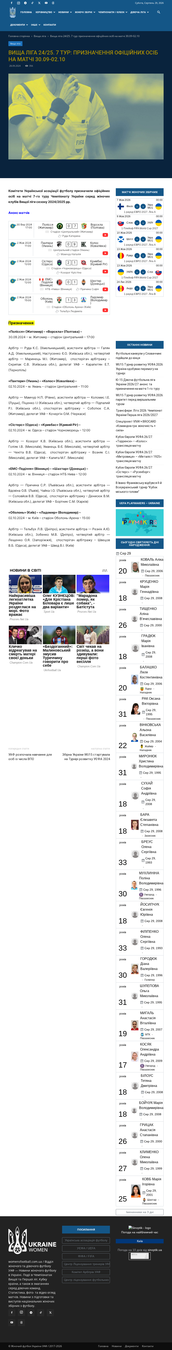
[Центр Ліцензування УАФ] (86, 1264)
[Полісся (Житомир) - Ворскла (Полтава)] (59, 230)
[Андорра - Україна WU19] (139, 288)
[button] (159, 12)
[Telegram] (25, 3)
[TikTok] (32, 3)
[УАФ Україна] (86, 1240)
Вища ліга (40, 36)
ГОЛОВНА (26, 12)
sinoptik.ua (155, 1250)
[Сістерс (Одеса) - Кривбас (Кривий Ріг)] (59, 267)
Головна (103, 1346)
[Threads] (53, 3)
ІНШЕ (34, 24)
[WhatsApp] (100, 168)
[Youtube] (46, 3)
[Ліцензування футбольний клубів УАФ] (86, 1280)
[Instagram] (18, 3)
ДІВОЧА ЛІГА (138, 12)
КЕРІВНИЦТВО (44, 12)
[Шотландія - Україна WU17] (139, 239)
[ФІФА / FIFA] (86, 1256)
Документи (132, 1346)
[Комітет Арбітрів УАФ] (86, 1272)
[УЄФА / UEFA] (86, 1248)
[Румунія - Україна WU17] (139, 256)
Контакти (148, 1346)
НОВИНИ (63, 12)
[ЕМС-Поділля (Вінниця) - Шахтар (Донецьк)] (59, 285)
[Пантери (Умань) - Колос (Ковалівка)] (59, 249)
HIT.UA (134, 1255)
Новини (117, 1346)
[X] (39, 3)
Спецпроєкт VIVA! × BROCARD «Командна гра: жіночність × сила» (136, 426)
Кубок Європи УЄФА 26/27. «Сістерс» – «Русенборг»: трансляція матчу (134, 472)
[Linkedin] (110, 168)
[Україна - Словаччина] (139, 272)
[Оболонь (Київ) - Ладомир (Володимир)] (59, 304)
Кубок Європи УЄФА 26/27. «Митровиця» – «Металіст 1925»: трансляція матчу (139, 456)
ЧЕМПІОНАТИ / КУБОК (111, 12)
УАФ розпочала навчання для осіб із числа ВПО (30, 757)
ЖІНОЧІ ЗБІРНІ (83, 12)
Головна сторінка (19, 36)
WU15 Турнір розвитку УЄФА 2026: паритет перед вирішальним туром (139, 399)
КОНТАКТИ (49, 24)
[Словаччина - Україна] (139, 223)
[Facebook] (11, 3)
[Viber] (91, 168)
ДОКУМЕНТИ (17, 24)
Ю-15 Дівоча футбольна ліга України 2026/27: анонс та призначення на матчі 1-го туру (138, 384)
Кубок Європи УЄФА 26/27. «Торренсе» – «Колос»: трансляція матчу (134, 441)
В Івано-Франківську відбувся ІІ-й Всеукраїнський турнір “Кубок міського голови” (139, 487)
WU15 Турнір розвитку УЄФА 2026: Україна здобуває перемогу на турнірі (139, 369)
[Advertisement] (59, 708)
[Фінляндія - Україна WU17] (139, 206)
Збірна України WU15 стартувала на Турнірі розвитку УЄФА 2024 (86, 757)
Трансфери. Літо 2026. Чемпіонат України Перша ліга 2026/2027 (139, 413)
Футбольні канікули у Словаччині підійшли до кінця (138, 356)
